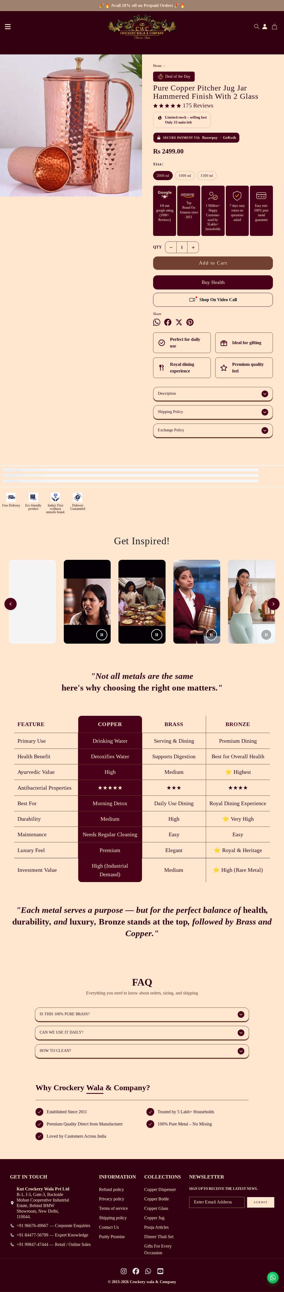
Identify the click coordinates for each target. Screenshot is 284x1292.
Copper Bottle (156, 1199)
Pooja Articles (156, 1227)
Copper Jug (154, 1217)
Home (157, 66)
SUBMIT (261, 1202)
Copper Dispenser (160, 1189)
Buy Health (213, 282)
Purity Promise (112, 1236)
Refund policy (111, 1189)
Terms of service (113, 1208)
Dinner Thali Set (158, 1236)
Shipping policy (113, 1217)
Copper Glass (156, 1208)
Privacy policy (111, 1199)
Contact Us (109, 1227)
